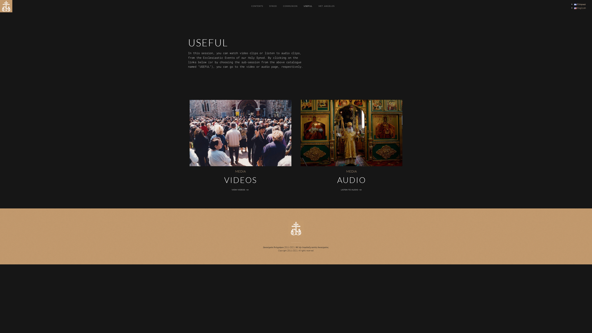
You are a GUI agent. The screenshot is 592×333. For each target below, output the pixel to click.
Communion (290, 6)
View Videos (238, 190)
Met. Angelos (327, 6)
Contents (257, 6)
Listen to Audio (349, 190)
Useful (308, 6)
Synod (273, 6)
